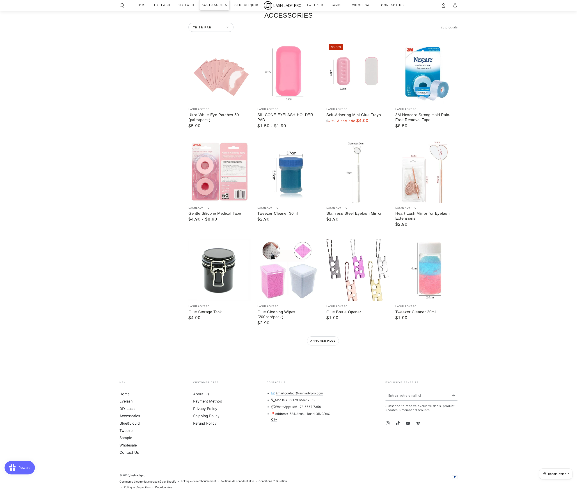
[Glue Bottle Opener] (357, 270)
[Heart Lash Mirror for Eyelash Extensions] (426, 171)
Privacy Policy (205, 408)
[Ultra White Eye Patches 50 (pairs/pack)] (219, 73)
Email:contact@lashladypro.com (299, 393)
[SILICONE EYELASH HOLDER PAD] (288, 73)
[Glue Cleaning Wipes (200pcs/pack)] (288, 270)
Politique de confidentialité (237, 481)
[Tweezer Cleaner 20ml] (426, 270)
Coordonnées (163, 487)
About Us (201, 394)
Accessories (129, 416)
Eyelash (126, 401)
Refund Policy (205, 423)
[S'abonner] (455, 395)
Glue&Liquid (129, 423)
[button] (122, 5)
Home (124, 394)
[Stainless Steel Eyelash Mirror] (357, 171)
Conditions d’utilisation (273, 481)
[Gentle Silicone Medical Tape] (219, 171)
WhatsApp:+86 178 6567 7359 (298, 407)
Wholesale (128, 445)
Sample (125, 437)
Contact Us (129, 452)
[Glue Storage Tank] (219, 270)
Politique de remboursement (198, 481)
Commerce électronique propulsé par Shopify (147, 481)
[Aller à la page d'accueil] (283, 5)
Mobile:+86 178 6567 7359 (295, 400)
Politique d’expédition (137, 487)
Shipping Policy (206, 416)
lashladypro (138, 475)
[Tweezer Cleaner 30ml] (288, 171)
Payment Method (207, 401)
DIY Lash (127, 408)
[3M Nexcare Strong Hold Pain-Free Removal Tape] (426, 73)
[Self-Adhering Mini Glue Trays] (357, 73)
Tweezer (126, 430)
